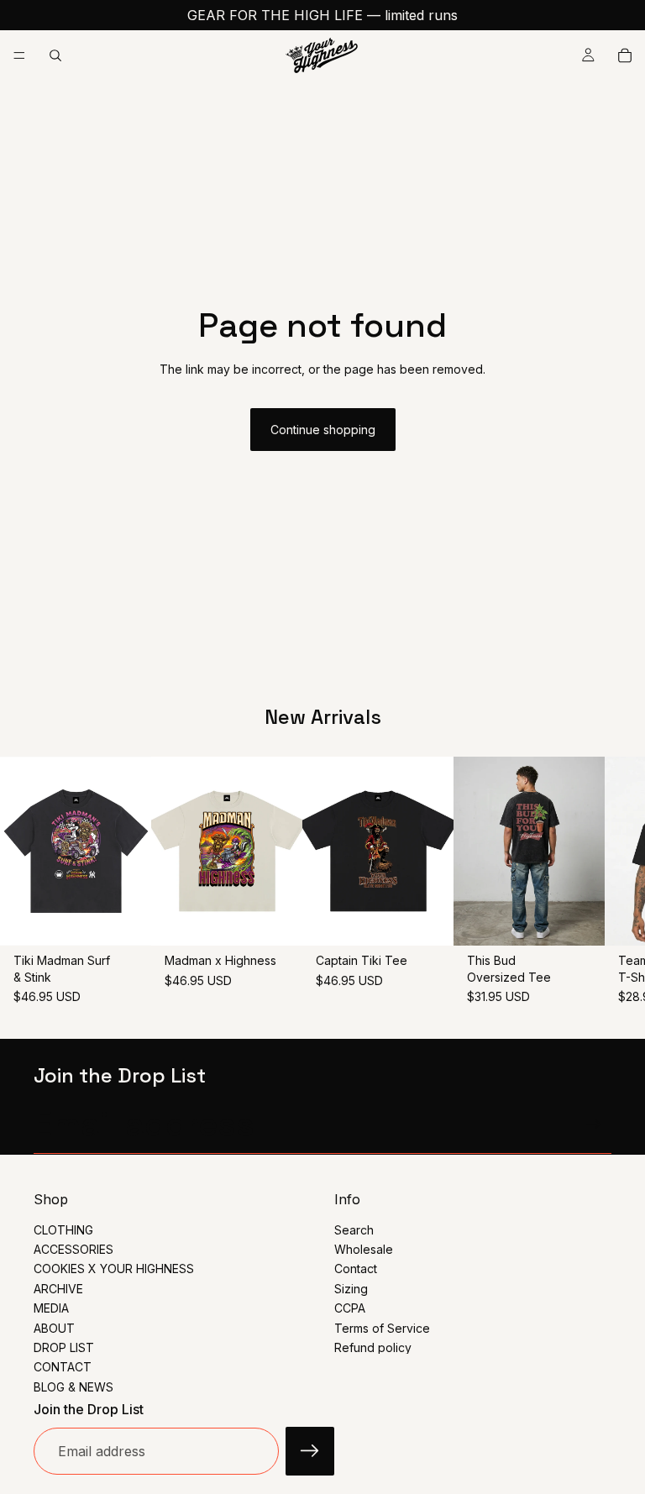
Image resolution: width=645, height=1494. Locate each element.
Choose (139, 920)
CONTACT (63, 1367)
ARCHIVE (58, 1289)
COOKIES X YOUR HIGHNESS (114, 1268)
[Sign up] (593, 1124)
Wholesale (363, 1249)
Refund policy (373, 1347)
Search (354, 1230)
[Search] (55, 55)
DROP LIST (64, 1347)
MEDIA (51, 1308)
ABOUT (54, 1328)
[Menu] (19, 55)
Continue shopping (322, 429)
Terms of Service (382, 1328)
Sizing (351, 1289)
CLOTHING (63, 1230)
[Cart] (624, 55)
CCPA (349, 1308)
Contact (355, 1268)
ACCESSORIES (73, 1249)
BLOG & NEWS (73, 1387)
